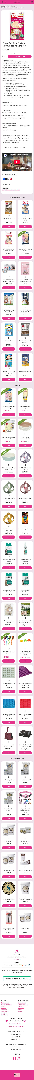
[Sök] (5, 2)
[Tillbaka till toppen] (29, 1076)
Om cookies (21, 1008)
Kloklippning (4, 1013)
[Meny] (2, 2)
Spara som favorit (10, 174)
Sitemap (20, 1009)
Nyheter (20, 1011)
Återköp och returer (6, 1004)
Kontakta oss (4, 1014)
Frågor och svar (5, 1003)
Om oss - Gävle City (23, 1004)
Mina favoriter (5, 1011)
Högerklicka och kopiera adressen (11, 190)
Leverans (3, 1008)
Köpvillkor (4, 1009)
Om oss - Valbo (22, 1003)
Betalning (3, 1006)
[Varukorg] (31, 2)
